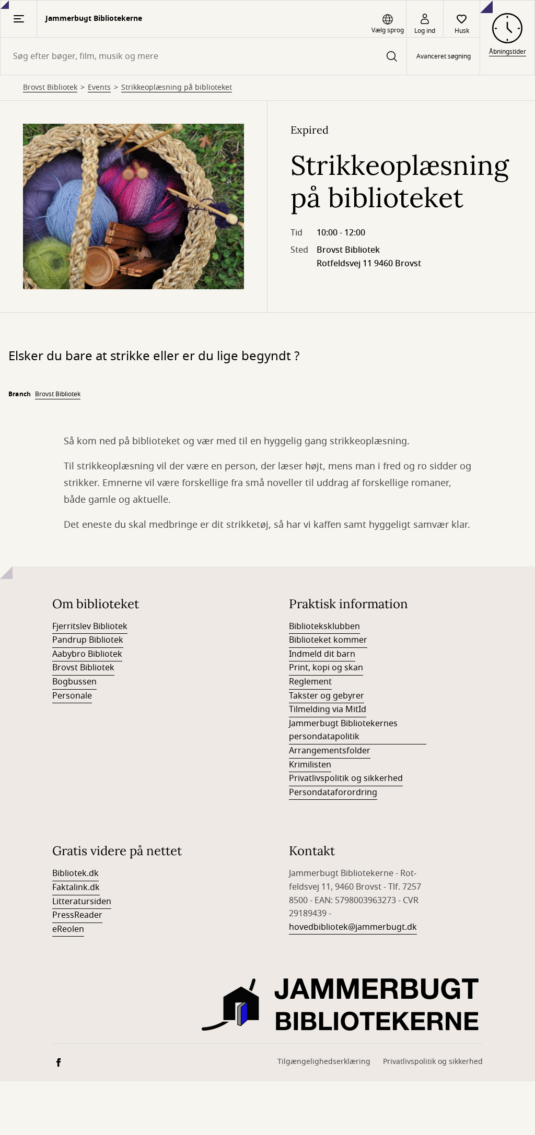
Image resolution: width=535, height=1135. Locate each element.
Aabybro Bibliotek (87, 654)
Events (99, 88)
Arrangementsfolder (329, 750)
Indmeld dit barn (322, 654)
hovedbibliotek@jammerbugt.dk (353, 927)
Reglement (310, 682)
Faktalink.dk (76, 887)
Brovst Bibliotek (50, 88)
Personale (72, 696)
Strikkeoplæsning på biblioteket (176, 88)
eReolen (68, 929)
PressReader (77, 915)
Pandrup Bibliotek (87, 640)
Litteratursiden (81, 901)
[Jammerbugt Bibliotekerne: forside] (342, 1004)
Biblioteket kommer (328, 640)
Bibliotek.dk (75, 873)
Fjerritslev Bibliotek (89, 626)
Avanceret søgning (443, 56)
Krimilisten (310, 765)
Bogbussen (74, 682)
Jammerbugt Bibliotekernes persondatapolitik (343, 730)
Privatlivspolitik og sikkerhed (346, 778)
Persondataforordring (333, 792)
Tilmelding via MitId (327, 709)
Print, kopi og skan (326, 667)
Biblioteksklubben (324, 626)
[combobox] (203, 56)
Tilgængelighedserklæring (323, 1061)
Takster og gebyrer (326, 696)
